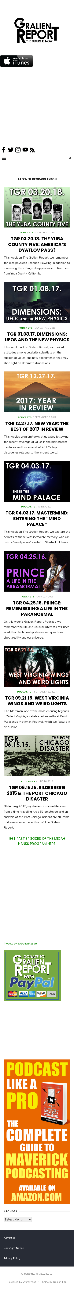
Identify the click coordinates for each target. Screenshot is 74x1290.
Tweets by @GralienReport (20, 943)
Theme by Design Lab (53, 1282)
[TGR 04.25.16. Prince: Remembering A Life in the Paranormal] (37, 571)
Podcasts (27, 232)
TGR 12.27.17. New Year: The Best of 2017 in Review (37, 426)
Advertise (9, 1238)
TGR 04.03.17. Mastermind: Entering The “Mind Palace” (37, 518)
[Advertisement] (37, 108)
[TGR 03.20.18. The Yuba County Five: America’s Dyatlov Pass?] (37, 207)
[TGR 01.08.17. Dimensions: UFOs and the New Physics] (37, 302)
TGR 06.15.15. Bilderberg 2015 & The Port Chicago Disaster (37, 793)
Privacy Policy (12, 1258)
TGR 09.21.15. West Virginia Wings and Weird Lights (37, 701)
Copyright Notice (14, 1248)
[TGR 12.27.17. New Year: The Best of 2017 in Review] (37, 391)
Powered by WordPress (22, 1282)
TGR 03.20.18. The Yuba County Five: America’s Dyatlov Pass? (37, 244)
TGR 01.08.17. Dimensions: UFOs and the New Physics (37, 337)
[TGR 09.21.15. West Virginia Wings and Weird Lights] (37, 666)
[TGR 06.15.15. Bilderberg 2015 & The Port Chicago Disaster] (37, 755)
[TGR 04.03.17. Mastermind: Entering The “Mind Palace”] (37, 481)
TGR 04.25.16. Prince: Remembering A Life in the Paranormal (37, 608)
